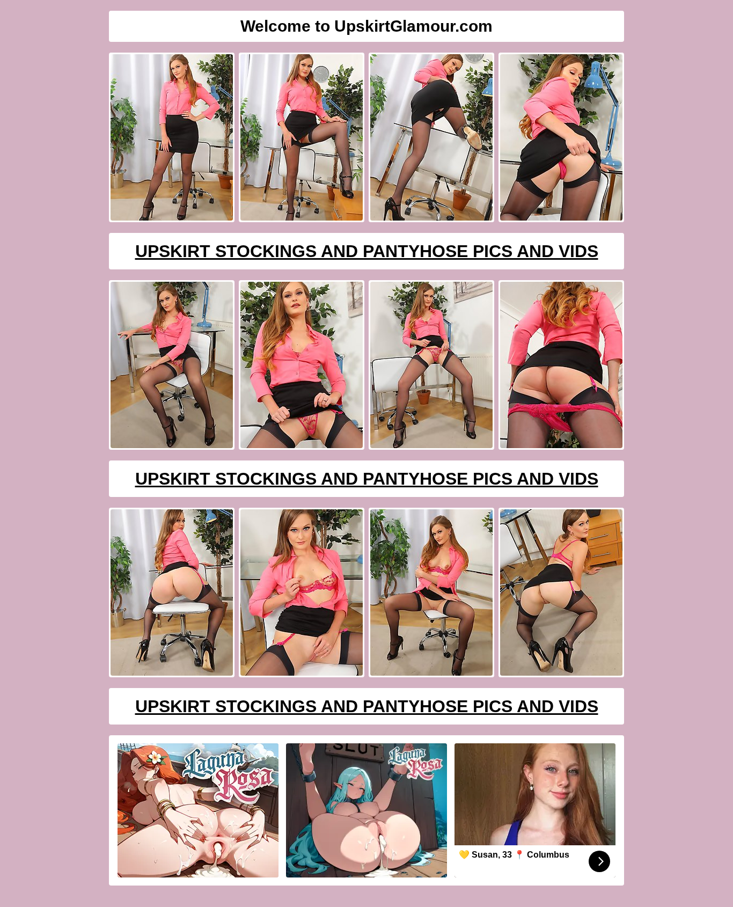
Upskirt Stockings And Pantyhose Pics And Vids (366, 251)
